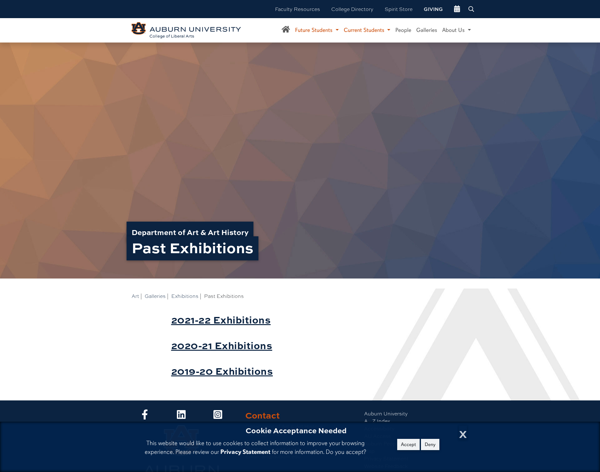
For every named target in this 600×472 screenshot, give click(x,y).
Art (135, 295)
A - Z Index (377, 420)
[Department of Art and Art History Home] (285, 30)
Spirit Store (398, 9)
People (403, 30)
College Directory (352, 9)
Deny (430, 444)
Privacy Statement (245, 452)
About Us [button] (454, 30)
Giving (433, 9)
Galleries (426, 30)
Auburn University (386, 413)
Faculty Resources (297, 9)
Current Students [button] (365, 30)
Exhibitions (184, 295)
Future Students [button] (314, 30)
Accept (408, 444)
